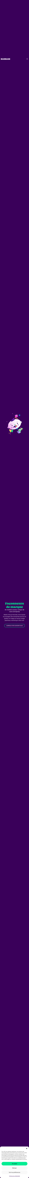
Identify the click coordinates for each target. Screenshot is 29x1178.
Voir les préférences (14, 1172)
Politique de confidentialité (14, 1176)
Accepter (14, 1163)
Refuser (14, 1168)
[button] (26, 1148)
